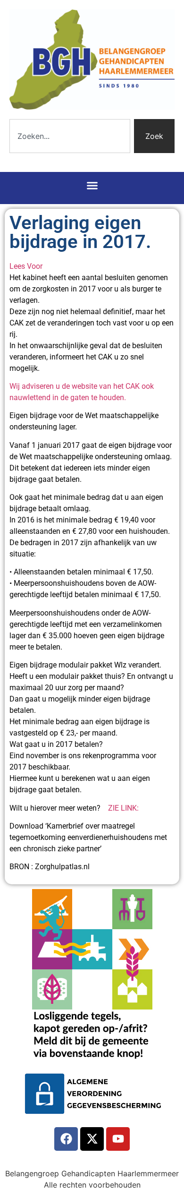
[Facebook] (66, 1139)
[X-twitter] (92, 1139)
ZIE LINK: (123, 808)
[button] (92, 186)
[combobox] (69, 136)
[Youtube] (118, 1139)
